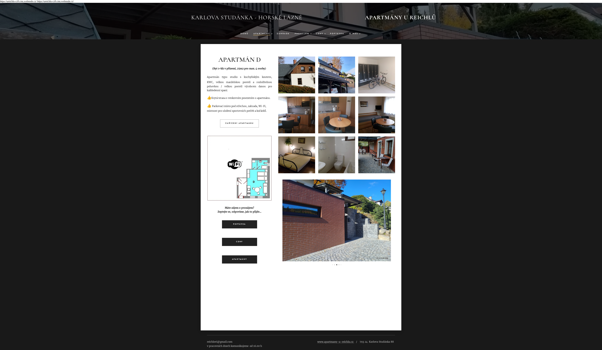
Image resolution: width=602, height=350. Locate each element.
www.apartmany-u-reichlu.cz (335, 341)
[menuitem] (245, 34)
